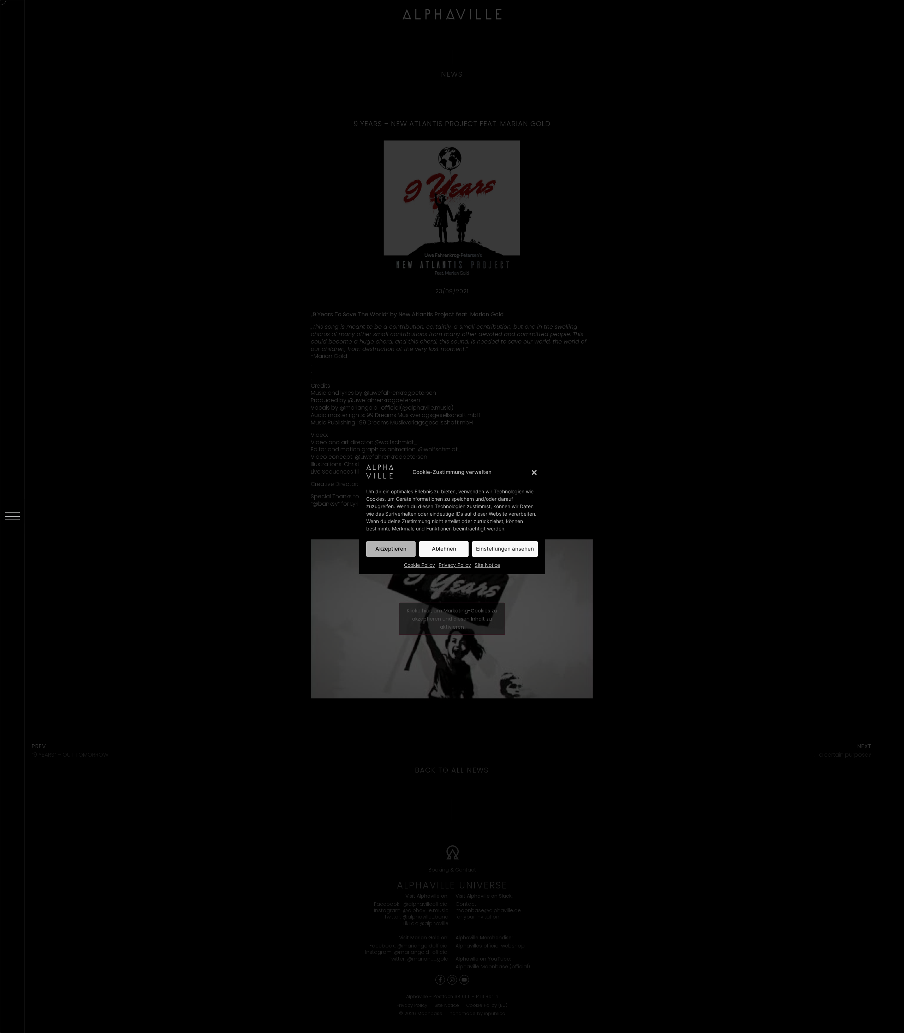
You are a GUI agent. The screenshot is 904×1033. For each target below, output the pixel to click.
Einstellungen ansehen (505, 548)
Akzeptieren (390, 548)
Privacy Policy (455, 565)
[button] (534, 472)
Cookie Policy (419, 565)
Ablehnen (444, 548)
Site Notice (487, 565)
